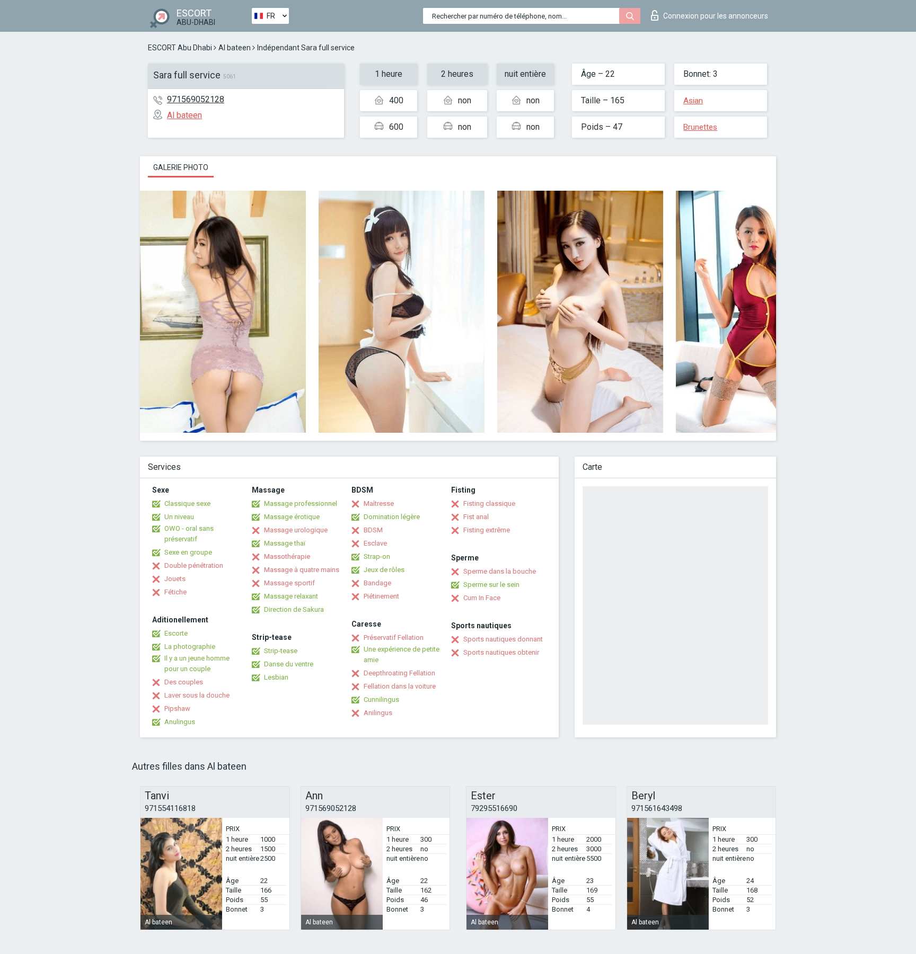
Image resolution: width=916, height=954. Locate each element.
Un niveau (179, 517)
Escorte (176, 633)
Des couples (183, 682)
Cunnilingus (381, 699)
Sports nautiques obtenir (501, 652)
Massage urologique (296, 530)
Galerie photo (180, 167)
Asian (693, 100)
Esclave (375, 543)
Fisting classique (489, 503)
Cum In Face (481, 598)
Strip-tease (280, 651)
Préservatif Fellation (394, 637)
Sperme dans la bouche (499, 571)
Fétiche (175, 592)
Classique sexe (187, 503)
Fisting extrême (486, 530)
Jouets (175, 579)
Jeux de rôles (384, 570)
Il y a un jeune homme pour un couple (197, 663)
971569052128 (195, 99)
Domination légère (392, 517)
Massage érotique (292, 517)
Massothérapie (287, 556)
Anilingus (378, 713)
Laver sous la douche (197, 695)
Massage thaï (284, 543)
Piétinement (381, 596)
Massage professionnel (300, 503)
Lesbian (276, 677)
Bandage (377, 583)
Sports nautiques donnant (503, 639)
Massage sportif (289, 583)
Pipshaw (177, 708)
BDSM (373, 530)
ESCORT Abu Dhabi (180, 47)
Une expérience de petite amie (401, 654)
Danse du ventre (288, 664)
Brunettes (700, 127)
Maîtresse (379, 503)
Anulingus (179, 722)
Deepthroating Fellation (399, 673)
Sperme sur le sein (491, 585)
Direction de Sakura (294, 609)
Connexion (715, 16)
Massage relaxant (291, 596)
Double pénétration (193, 565)
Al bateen (234, 47)
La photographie (189, 646)
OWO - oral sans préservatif (189, 533)
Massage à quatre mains (301, 570)
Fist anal (476, 517)
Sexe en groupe (188, 552)
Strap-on (377, 556)
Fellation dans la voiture (400, 686)
